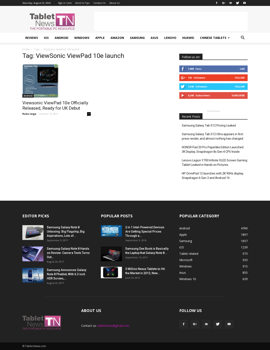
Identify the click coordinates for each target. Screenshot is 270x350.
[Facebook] (216, 3)
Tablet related (188, 254)
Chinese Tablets (213, 38)
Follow (240, 77)
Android (61, 38)
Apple (100, 38)
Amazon (117, 38)
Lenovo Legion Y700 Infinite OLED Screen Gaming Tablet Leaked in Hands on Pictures (214, 162)
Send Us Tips (82, 2)
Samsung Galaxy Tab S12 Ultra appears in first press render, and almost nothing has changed (212, 136)
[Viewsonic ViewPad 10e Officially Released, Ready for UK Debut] (56, 81)
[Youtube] (244, 3)
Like (242, 68)
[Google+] (223, 3)
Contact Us (99, 2)
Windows (81, 38)
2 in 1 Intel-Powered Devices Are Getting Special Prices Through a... (144, 231)
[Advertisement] (171, 21)
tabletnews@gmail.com (113, 326)
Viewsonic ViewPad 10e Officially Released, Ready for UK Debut (55, 105)
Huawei (188, 38)
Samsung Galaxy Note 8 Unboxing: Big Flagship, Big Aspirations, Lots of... (66, 231)
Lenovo (170, 38)
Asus (154, 38)
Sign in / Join (65, 2)
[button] (243, 38)
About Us (114, 2)
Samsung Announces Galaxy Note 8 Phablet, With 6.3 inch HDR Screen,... (66, 274)
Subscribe (238, 95)
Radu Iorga (29, 113)
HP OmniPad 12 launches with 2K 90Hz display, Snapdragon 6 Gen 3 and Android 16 (213, 176)
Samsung (137, 38)
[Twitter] (237, 3)
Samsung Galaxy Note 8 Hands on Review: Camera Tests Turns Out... (68, 253)
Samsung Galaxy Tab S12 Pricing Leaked (209, 125)
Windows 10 (187, 279)
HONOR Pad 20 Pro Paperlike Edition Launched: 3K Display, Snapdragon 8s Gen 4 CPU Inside (213, 149)
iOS (46, 38)
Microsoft (186, 260)
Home (26, 49)
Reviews (31, 38)
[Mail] (230, 3)
